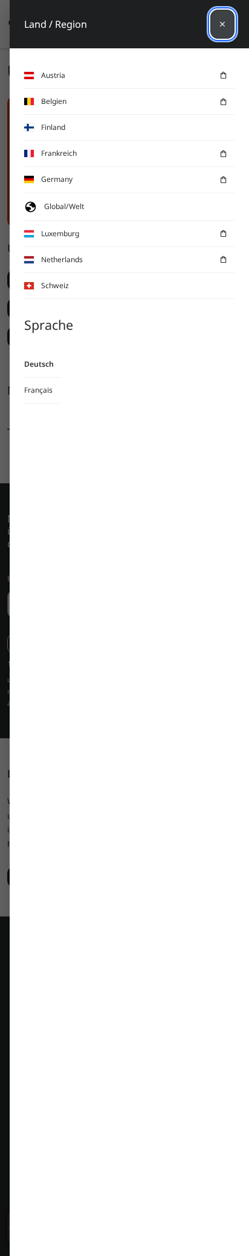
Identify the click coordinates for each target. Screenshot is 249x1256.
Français (38, 390)
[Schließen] (222, 24)
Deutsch (39, 364)
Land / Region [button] (55, 24)
